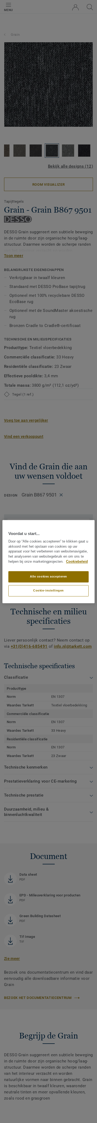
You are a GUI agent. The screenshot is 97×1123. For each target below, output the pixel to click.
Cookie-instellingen (48, 590)
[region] (48, 561)
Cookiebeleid (77, 562)
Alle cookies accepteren (48, 576)
